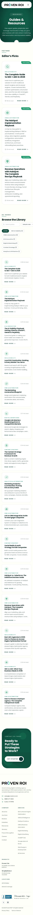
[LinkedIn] (8, 902)
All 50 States (5, 883)
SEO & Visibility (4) (17, 231)
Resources (5, 826)
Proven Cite (5, 863)
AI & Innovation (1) (9, 239)
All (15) (5, 231)
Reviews (4, 819)
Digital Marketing (23, 831)
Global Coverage (7, 886)
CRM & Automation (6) (10, 235)
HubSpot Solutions (23, 821)
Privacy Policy (5, 910)
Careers (4, 836)
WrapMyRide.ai (7, 871)
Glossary (4, 829)
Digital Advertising (23, 834)
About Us (4, 812)
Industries (5, 822)
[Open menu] (28, 5)
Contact (4, 840)
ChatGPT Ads (22, 838)
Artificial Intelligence (24, 818)
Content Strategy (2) (10, 247)
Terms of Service (16, 910)
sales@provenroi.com (11, 796)
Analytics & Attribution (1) (11, 251)
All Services (21, 853)
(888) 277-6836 (9, 799)
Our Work (4, 815)
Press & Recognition (8, 833)
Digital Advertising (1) (10, 243)
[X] (3, 902)
